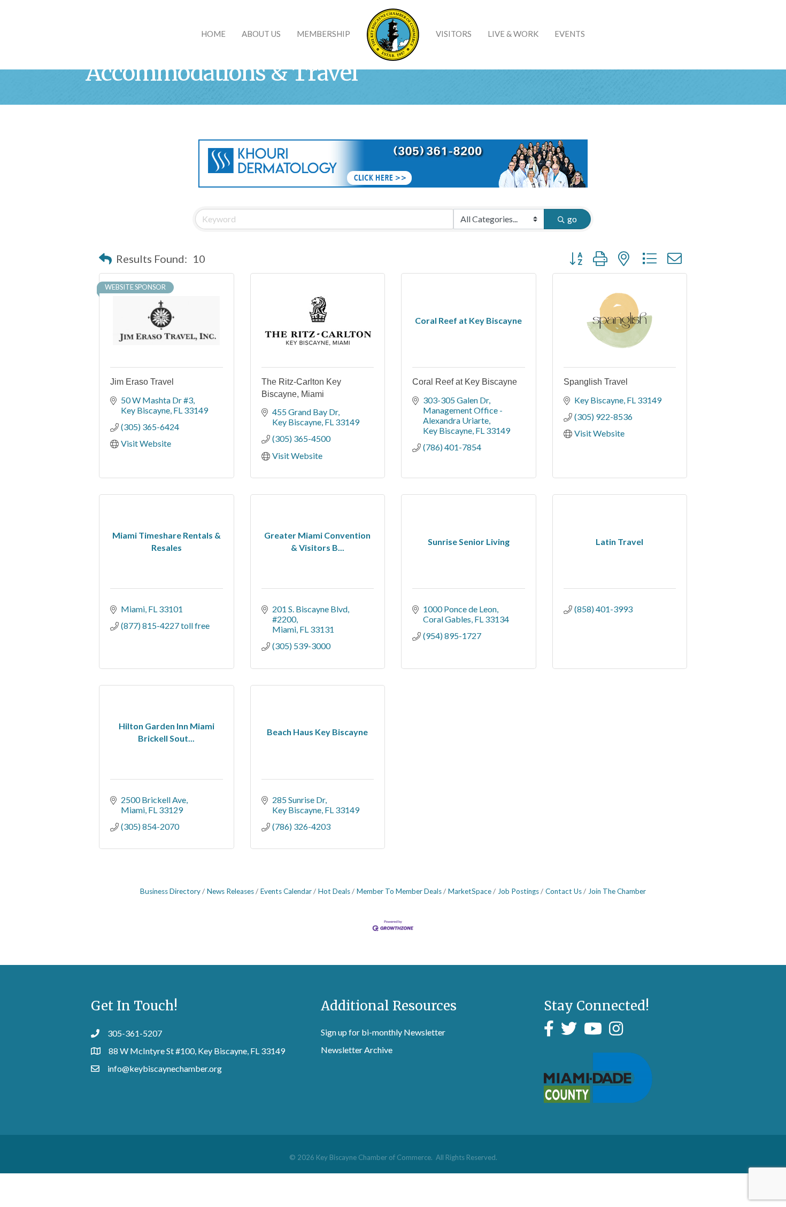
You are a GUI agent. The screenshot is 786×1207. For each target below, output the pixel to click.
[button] (105, 258)
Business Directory (170, 891)
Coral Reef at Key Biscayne (464, 381)
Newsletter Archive (356, 1050)
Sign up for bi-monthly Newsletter (383, 1032)
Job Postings (518, 891)
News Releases (230, 891)
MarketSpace (469, 891)
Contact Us (563, 891)
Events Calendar (286, 891)
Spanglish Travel (596, 381)
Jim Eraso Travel (142, 381)
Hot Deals (334, 891)
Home (213, 33)
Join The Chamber (617, 891)
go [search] (572, 219)
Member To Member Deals (399, 891)
